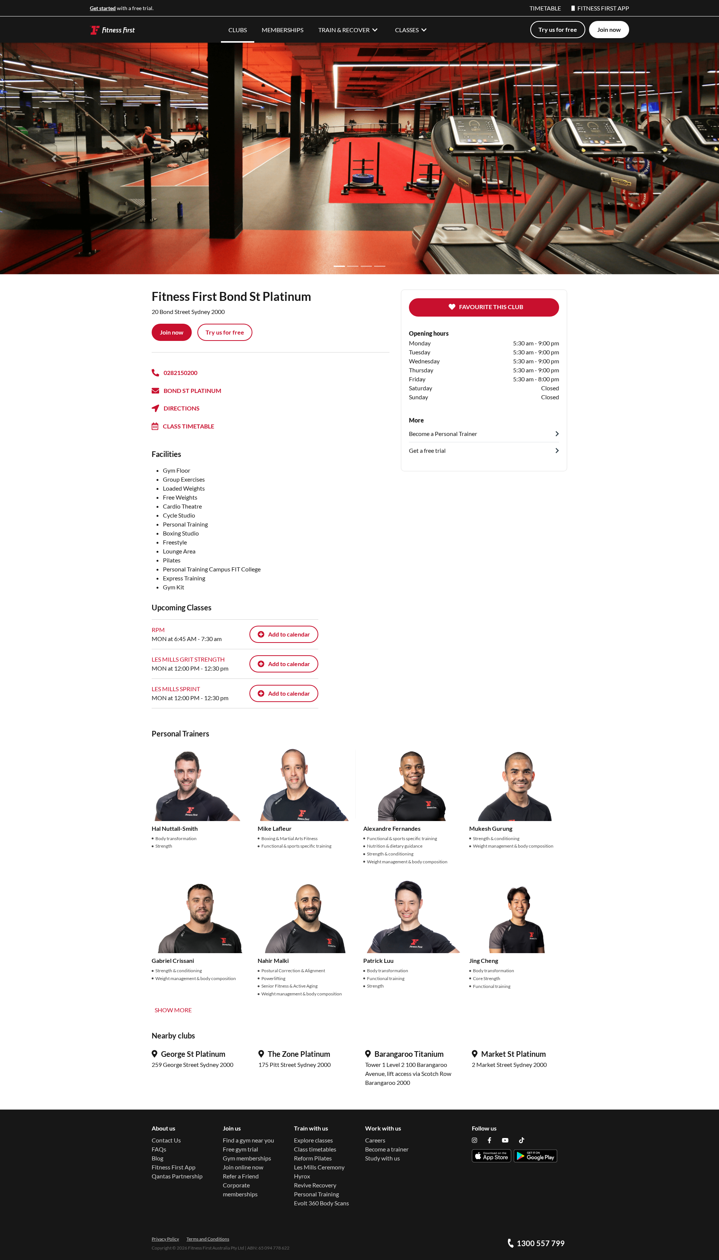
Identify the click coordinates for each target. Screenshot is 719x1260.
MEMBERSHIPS (282, 29)
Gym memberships (247, 1158)
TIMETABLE (545, 8)
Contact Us (166, 1140)
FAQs (159, 1149)
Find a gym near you (248, 1140)
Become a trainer (387, 1149)
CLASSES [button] (407, 29)
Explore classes (313, 1140)
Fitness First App (173, 1167)
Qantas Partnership (177, 1176)
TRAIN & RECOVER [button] (344, 29)
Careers (375, 1140)
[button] (54, 158)
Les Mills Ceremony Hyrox (319, 1171)
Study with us (382, 1158)
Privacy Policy (165, 1239)
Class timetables (315, 1149)
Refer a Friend (241, 1176)
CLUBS (237, 29)
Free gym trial (240, 1149)
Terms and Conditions (207, 1239)
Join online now (243, 1167)
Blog (157, 1158)
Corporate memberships (240, 1189)
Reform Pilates (313, 1158)
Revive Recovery (315, 1185)
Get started (103, 8)
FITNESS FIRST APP (603, 8)
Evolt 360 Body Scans (321, 1202)
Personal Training (316, 1194)
